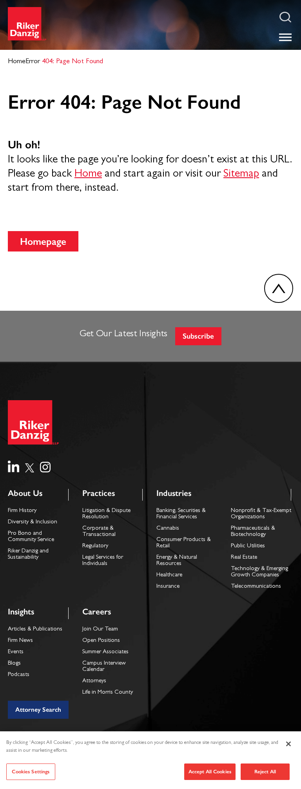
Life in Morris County (107, 693)
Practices (98, 493)
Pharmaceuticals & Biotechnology (253, 532)
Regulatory (95, 546)
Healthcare (169, 575)
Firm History (22, 511)
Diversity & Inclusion (32, 522)
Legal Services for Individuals (102, 561)
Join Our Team (100, 629)
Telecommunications (256, 587)
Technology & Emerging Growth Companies (259, 572)
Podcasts (18, 675)
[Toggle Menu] (285, 37)
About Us (25, 493)
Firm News (20, 641)
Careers (96, 611)
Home (88, 174)
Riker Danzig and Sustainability (28, 554)
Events (16, 652)
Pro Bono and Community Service (31, 537)
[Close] (288, 744)
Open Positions (101, 641)
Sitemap (241, 174)
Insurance (168, 587)
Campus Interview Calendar (104, 667)
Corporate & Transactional (99, 532)
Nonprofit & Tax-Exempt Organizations (261, 514)
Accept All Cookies (210, 771)
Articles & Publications (35, 629)
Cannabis (167, 529)
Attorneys (94, 681)
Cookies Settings (30, 771)
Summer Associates (105, 652)
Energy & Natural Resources (176, 561)
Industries (173, 493)
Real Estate (244, 558)
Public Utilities (248, 546)
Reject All (265, 771)
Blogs (14, 664)
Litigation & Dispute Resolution (106, 514)
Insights (21, 611)
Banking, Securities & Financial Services (181, 514)
